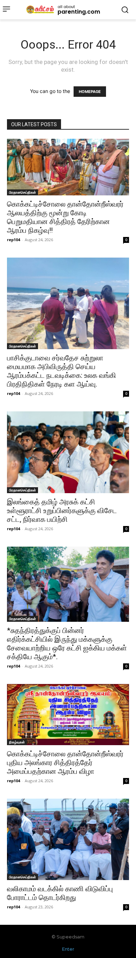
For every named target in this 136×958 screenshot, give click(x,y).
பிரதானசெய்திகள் (22, 192)
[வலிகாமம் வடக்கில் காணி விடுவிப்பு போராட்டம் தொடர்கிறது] (68, 839)
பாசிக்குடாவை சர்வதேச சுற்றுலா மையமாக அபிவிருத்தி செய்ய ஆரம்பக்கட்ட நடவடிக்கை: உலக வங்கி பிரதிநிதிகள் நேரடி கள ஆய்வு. (61, 371)
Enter (68, 949)
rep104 (13, 239)
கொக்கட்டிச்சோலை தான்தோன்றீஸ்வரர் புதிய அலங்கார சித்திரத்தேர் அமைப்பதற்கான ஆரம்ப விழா (65, 763)
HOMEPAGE (90, 91)
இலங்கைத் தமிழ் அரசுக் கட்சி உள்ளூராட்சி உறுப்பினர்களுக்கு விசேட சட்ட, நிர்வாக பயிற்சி (62, 511)
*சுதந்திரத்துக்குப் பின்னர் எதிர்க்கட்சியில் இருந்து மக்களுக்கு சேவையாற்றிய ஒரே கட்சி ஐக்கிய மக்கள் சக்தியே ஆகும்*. (67, 643)
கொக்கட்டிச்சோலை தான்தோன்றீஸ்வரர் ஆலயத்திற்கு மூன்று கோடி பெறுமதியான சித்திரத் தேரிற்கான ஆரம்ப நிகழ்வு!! (65, 217)
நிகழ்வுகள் (17, 742)
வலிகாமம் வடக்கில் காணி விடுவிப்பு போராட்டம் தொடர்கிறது (60, 893)
